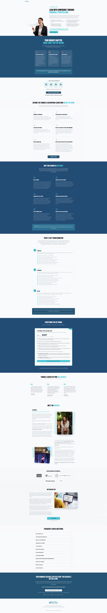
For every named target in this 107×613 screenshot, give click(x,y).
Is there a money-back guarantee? (40, 555)
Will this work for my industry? (40, 552)
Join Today (53, 518)
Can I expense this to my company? (40, 561)
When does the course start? (39, 564)
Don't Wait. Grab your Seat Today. (53, 361)
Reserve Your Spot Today (53, 92)
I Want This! (53, 156)
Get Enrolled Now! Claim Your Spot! (53, 590)
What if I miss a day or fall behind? (40, 549)
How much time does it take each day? (40, 543)
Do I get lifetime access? (39, 546)
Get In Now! (54, 32)
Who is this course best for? (39, 533)
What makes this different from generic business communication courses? (45, 558)
